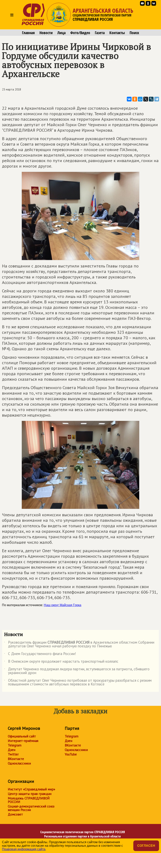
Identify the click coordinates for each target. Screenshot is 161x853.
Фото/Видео (80, 33)
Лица (61, 33)
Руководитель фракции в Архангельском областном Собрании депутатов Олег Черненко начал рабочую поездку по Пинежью (79, 644)
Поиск (134, 33)
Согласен (146, 845)
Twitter (13, 754)
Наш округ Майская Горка (62, 605)
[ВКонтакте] (129, 99)
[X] (145, 99)
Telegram (14, 745)
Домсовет (15, 814)
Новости (46, 33)
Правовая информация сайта (23, 849)
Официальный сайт (22, 736)
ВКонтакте (16, 759)
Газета (100, 33)
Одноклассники (19, 763)
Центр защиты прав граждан (29, 794)
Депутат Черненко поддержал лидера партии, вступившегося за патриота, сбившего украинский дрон (77, 671)
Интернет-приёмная (23, 741)
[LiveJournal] (151, 99)
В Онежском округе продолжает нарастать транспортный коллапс (61, 662)
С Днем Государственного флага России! (40, 654)
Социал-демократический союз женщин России (31, 808)
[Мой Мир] (140, 99)
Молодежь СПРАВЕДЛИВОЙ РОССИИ (29, 800)
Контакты (117, 33)
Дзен (11, 750)
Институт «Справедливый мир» (31, 789)
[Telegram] (156, 99)
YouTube (71, 754)
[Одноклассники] (134, 99)
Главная (28, 33)
